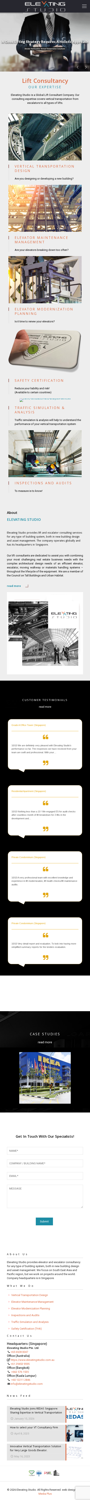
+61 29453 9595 (20, 1363)
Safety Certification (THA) (26, 1328)
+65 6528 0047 (19, 1351)
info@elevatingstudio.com (27, 1383)
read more (14, 586)
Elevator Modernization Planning (30, 1308)
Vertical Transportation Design (29, 1295)
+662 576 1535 (20, 1371)
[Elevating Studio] (45, 6)
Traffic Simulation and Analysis (30, 1322)
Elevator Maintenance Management (32, 1301)
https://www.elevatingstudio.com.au (32, 1359)
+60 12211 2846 (20, 1379)
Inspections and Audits (25, 1315)
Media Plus (45, 1493)
